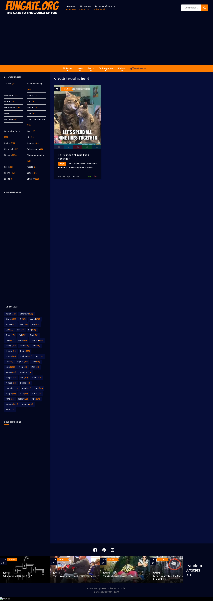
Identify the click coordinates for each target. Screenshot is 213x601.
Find (34, 335)
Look (36, 362)
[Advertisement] (106, 40)
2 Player (7, 83)
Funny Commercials (36, 119)
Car (9, 330)
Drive (10, 335)
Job (39, 356)
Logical (7, 143)
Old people (9, 149)
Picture (11, 383)
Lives (83, 163)
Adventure (8, 95)
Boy (35, 324)
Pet (24, 377)
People (11, 377)
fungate (30, 573)
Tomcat (89, 167)
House (11, 356)
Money (11, 372)
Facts (91, 68)
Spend (72, 167)
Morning (25, 372)
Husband (26, 356)
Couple (76, 163)
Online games (106, 68)
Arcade (7, 101)
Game (24, 346)
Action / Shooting (34, 83)
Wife (36, 399)
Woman (12, 404)
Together (80, 167)
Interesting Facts (12, 131)
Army (29, 101)
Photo (36, 377)
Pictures (67, 68)
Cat (20, 330)
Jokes (80, 68)
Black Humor (9, 107)
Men (35, 367)
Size (24, 393)
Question (12, 388)
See (39, 388)
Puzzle (30, 167)
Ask (24, 324)
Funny (11, 346)
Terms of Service (104, 8)
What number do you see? (90, 576)
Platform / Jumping (35, 155)
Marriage (31, 143)
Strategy (31, 179)
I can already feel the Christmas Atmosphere (44, 578)
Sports (7, 179)
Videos (121, 68)
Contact (85, 8)
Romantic (62, 167)
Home (71, 8)
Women (27, 404)
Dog (32, 330)
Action (11, 314)
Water (23, 399)
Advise (11, 319)
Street (36, 393)
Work (10, 409)
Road (26, 388)
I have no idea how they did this (144, 576)
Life (28, 137)
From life (37, 340)
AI (23, 319)
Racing (7, 173)
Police (7, 167)
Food (29, 113)
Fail (22, 335)
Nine (89, 163)
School (30, 173)
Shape (11, 393)
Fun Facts (8, 119)
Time (10, 399)
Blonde (30, 107)
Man (10, 367)
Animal (30, 95)
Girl (36, 346)
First (10, 340)
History (11, 351)
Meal (23, 367)
